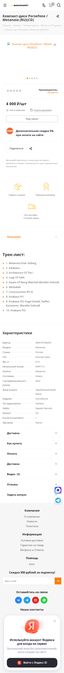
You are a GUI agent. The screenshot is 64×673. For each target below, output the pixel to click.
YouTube (35, 600)
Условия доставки (32, 540)
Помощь (32, 558)
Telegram (27, 600)
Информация (32, 534)
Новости (32, 521)
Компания (32, 510)
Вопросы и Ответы (32, 550)
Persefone (52, 92)
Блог (32, 564)
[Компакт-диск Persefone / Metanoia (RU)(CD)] (32, 59)
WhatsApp (44, 600)
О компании (32, 516)
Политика (32, 526)
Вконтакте (18, 600)
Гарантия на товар (32, 545)
